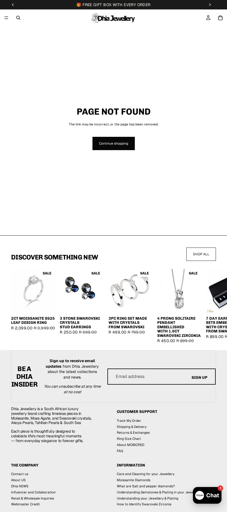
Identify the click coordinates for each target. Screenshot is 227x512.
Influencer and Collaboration (33, 492)
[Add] (97, 305)
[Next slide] (209, 305)
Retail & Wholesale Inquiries (32, 498)
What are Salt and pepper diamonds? (146, 486)
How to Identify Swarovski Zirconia (144, 504)
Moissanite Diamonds (133, 480)
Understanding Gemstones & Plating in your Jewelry (157, 492)
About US (18, 480)
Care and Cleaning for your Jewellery (145, 474)
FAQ (120, 451)
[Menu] (6, 17)
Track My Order (129, 420)
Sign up (199, 377)
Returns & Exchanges (133, 433)
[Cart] (220, 18)
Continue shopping (113, 143)
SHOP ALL (201, 254)
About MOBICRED (130, 445)
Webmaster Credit (25, 504)
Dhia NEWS (20, 486)
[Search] (18, 18)
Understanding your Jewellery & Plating (147, 498)
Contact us (19, 474)
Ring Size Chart (129, 439)
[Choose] (48, 305)
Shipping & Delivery (131, 427)
